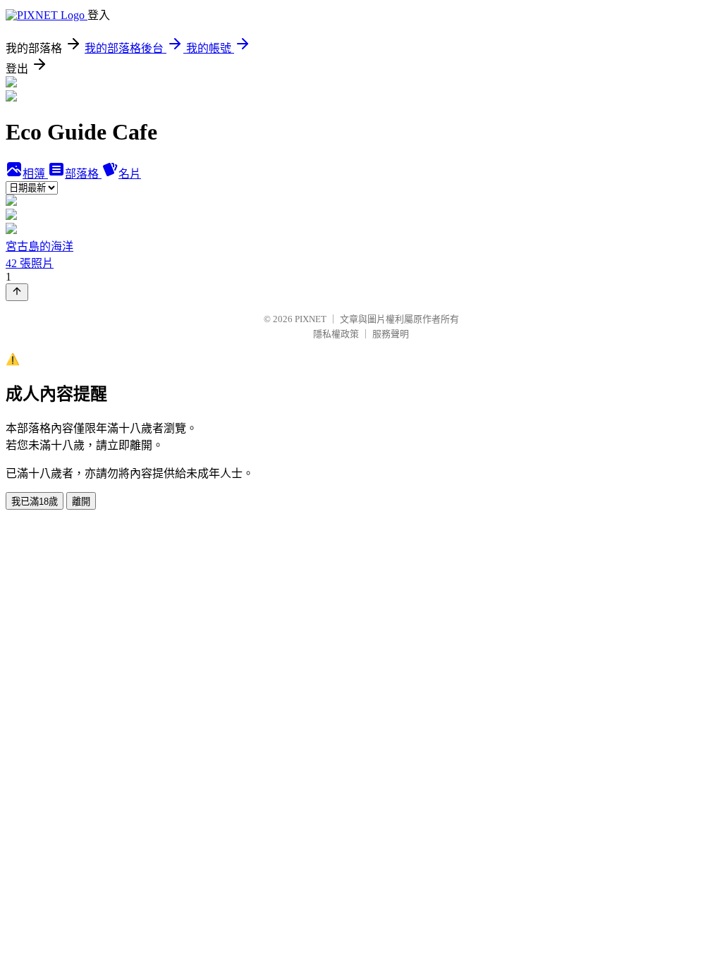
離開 (81, 501)
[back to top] (17, 292)
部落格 (83, 174)
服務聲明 (390, 334)
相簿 (35, 174)
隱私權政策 (336, 334)
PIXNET (310, 319)
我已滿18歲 (34, 501)
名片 (129, 174)
